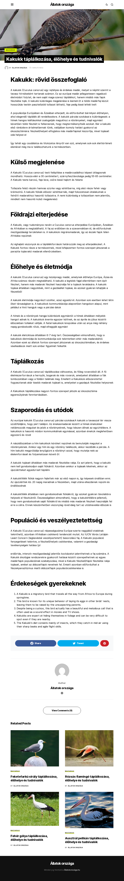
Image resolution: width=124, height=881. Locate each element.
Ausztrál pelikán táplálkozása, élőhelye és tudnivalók (87, 840)
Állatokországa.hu (72, 870)
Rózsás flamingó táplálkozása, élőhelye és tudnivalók (87, 778)
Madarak (10, 50)
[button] (12, 4)
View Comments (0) (62, 710)
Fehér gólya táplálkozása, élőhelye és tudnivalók (29, 838)
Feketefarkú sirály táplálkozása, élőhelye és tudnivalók (34, 778)
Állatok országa (62, 4)
